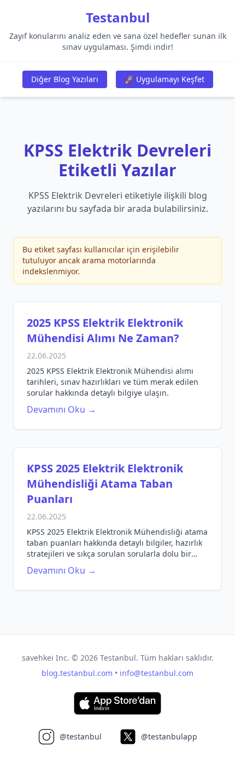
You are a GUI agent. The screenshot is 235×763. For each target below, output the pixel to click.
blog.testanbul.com (77, 673)
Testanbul (118, 17)
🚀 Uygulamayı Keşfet (164, 79)
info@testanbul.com (156, 673)
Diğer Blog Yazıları (64, 79)
